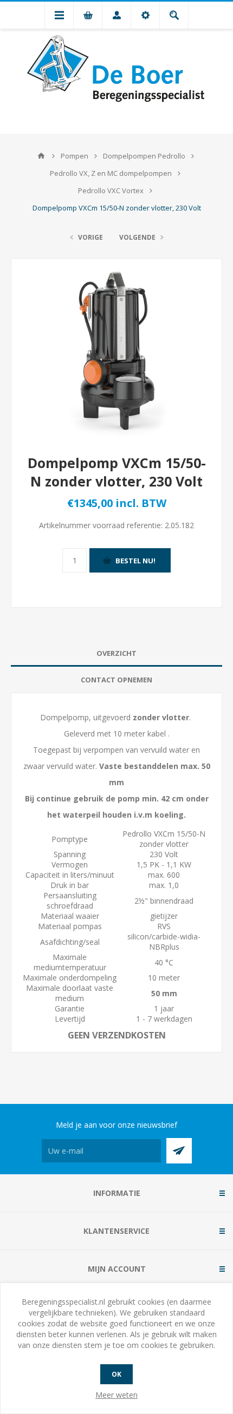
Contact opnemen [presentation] (116, 680)
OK (116, 1374)
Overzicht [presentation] (116, 653)
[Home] (41, 156)
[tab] (116, 653)
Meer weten (116, 1395)
